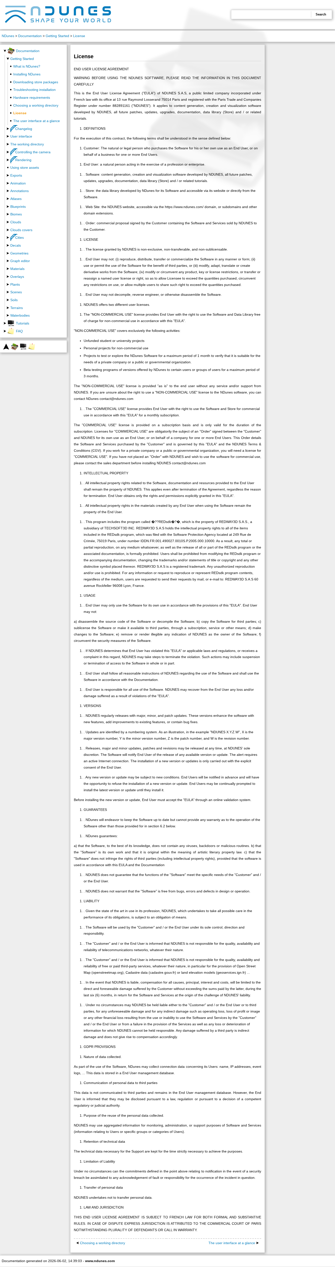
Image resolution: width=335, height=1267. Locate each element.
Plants (15, 284)
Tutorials (22, 323)
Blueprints (18, 207)
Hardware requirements (31, 97)
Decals (15, 245)
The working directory (27, 144)
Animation (18, 183)
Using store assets (24, 167)
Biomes (16, 214)
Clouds (15, 222)
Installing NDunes (26, 74)
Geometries (19, 253)
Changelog (23, 129)
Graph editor (20, 261)
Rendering (23, 160)
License (79, 36)
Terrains (16, 308)
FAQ (19, 331)
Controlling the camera (33, 152)
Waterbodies (20, 315)
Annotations (19, 191)
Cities (19, 237)
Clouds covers (21, 230)
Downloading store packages (35, 82)
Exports (16, 175)
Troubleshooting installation (34, 90)
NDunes (8, 36)
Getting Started (57, 36)
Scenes (16, 292)
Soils (14, 300)
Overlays (17, 277)
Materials (17, 269)
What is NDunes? (26, 66)
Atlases (16, 199)
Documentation (30, 36)
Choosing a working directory (35, 105)
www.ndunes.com (100, 1261)
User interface (21, 136)
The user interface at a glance (36, 121)
